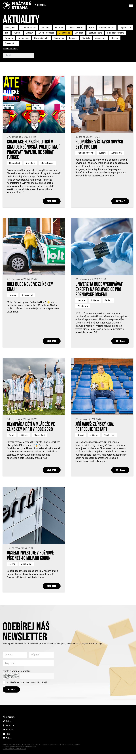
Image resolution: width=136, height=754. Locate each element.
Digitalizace (125, 27)
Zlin (6, 33)
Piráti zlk (86, 38)
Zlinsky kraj (10, 27)
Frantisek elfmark (115, 33)
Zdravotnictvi (11, 43)
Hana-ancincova (106, 27)
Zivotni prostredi (46, 33)
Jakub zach (23, 38)
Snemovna (59, 38)
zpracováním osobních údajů (33, 682)
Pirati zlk (59, 27)
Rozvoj (81, 435)
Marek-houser (47, 163)
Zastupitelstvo (95, 33)
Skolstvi (29, 33)
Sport (91, 27)
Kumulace (30, 163)
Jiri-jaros (79, 33)
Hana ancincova (28, 27)
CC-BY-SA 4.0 (18, 745)
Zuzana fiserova (75, 27)
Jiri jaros (45, 27)
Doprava (9, 38)
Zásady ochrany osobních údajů (14, 749)
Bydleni (114, 38)
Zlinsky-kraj (64, 33)
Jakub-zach (100, 38)
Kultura (17, 33)
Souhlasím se (26, 682)
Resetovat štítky (10, 49)
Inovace (72, 38)
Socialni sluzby (41, 38)
